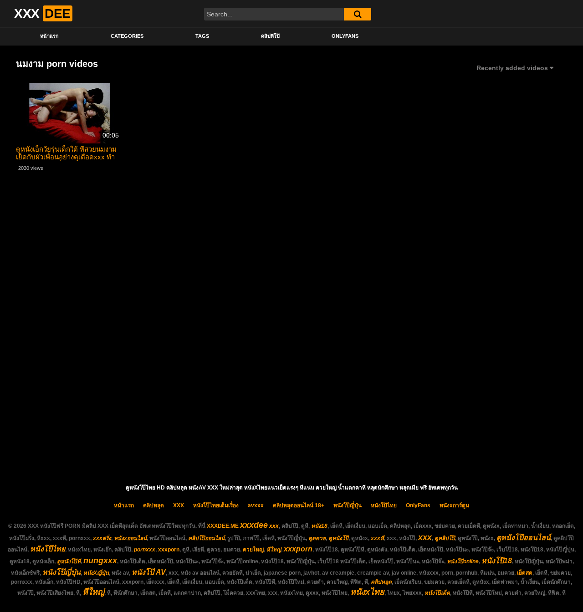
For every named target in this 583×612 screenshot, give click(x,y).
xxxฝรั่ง (102, 538)
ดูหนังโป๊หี (69, 561)
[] (357, 14)
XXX (178, 505)
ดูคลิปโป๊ (445, 538)
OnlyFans (345, 36)
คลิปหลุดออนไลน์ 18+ (298, 505)
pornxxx (144, 549)
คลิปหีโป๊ (270, 36)
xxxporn (168, 549)
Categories (127, 36)
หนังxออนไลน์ (130, 538)
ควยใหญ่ (253, 549)
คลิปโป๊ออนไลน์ (206, 538)
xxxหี (377, 538)
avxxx (256, 505)
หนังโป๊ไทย (384, 505)
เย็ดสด (524, 573)
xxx (274, 526)
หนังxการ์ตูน (454, 505)
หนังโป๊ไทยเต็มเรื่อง (216, 505)
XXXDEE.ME (223, 526)
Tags (202, 36)
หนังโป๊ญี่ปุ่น (347, 505)
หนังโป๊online (463, 561)
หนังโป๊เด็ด (437, 593)
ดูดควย (317, 538)
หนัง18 (319, 526)
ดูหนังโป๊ (338, 538)
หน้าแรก (49, 36)
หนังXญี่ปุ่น (96, 573)
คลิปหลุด (153, 505)
